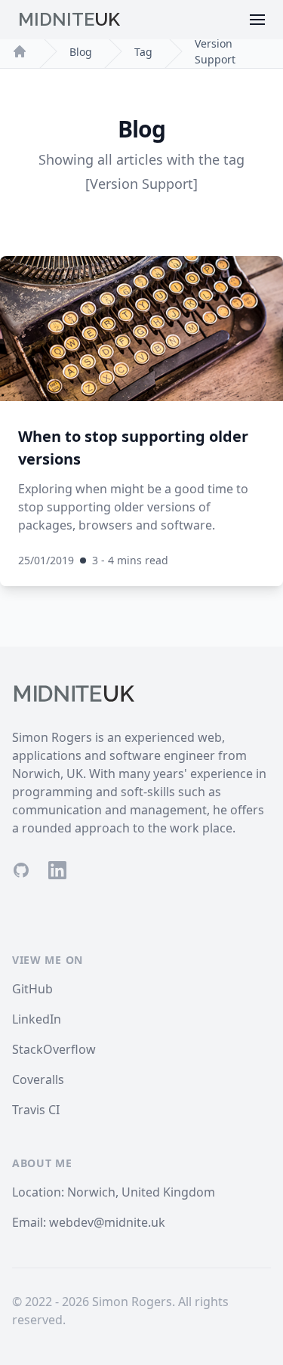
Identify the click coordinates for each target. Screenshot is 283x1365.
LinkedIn (36, 1019)
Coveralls (38, 1079)
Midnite (69, 19)
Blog (80, 52)
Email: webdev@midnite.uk (88, 1222)
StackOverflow (54, 1049)
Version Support (215, 51)
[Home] (19, 51)
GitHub (32, 989)
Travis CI (36, 1109)
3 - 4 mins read (130, 560)
